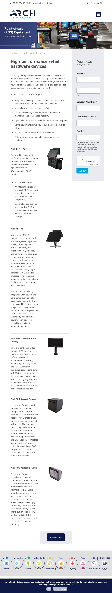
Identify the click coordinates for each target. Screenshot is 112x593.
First (78, 84)
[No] (108, 585)
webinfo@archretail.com (43, 3)
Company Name (86, 116)
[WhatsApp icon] (87, 3)
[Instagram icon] (101, 3)
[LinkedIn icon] (98, 3)
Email (80, 131)
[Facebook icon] (91, 3)
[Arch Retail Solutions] (22, 14)
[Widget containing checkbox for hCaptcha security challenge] (88, 161)
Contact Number (86, 102)
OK (48, 589)
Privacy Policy (60, 589)
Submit (82, 170)
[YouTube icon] (94, 3)
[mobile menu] (98, 14)
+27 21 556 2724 (20, 3)
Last (78, 95)
